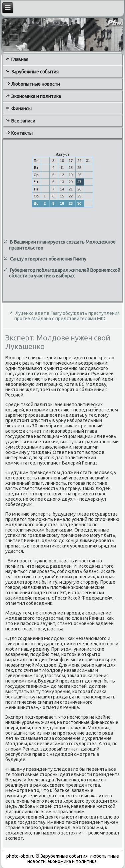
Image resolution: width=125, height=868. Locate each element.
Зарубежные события (35, 71)
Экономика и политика (36, 96)
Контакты (22, 133)
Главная (19, 59)
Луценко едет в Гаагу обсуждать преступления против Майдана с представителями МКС (67, 316)
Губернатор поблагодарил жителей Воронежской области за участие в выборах (64, 273)
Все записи (23, 120)
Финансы (21, 108)
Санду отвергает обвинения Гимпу (48, 258)
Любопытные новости (35, 84)
